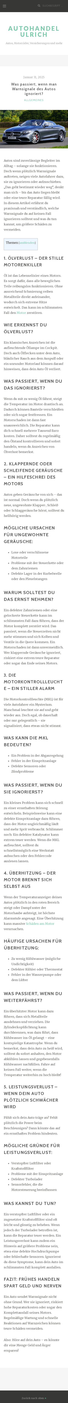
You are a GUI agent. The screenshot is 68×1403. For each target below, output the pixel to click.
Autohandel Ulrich (34, 31)
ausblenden (27, 243)
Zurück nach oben (33, 1398)
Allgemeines (34, 100)
